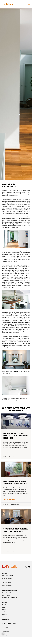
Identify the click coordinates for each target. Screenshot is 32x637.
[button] (29, 4)
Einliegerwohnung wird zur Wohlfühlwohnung (15, 482)
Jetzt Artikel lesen (9, 452)
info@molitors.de (7, 585)
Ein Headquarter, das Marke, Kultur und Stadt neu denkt (15, 435)
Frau (9, 623)
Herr (5, 623)
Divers (14, 623)
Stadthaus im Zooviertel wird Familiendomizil (15, 530)
